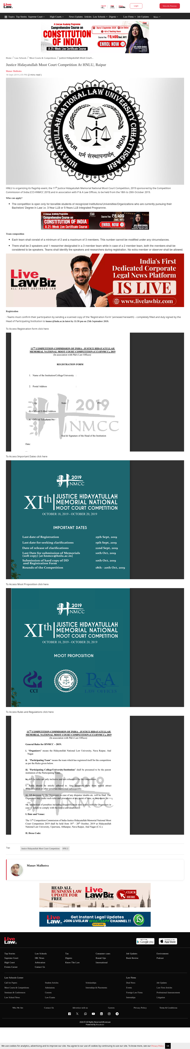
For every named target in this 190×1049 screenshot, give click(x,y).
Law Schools (99, 16)
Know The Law (72, 962)
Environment (163, 954)
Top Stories (21, 16)
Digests (112, 16)
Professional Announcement (168, 992)
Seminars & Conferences (14, 992)
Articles (87, 16)
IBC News (39, 958)
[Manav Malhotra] (17, 870)
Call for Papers (10, 983)
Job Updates (143, 16)
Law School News (12, 997)
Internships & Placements (96, 988)
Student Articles (51, 983)
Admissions (50, 988)
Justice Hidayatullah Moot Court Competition (40, 848)
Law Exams (50, 997)
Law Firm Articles (164, 988)
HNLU (65, 848)
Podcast (160, 958)
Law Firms (128, 16)
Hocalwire (100, 1025)
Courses (48, 992)
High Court (9, 962)
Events (129, 988)
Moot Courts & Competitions (42, 58)
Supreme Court (35, 16)
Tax (67, 954)
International (102, 962)
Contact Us (40, 967)
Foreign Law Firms (134, 992)
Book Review (132, 958)
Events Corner (11, 967)
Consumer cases (103, 954)
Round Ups (101, 958)
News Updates (76, 16)
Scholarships (91, 983)
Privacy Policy (157, 1046)
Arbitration (40, 962)
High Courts (55, 16)
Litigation (161, 997)
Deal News (130, 983)
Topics (11, 16)
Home (9, 58)
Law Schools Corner (13, 977)
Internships (130, 997)
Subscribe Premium (170, 6)
